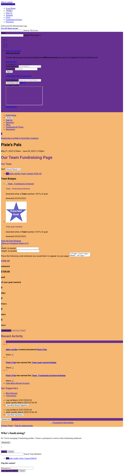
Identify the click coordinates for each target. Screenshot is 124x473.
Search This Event (31, 30)
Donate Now (6, 330)
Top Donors (11, 395)
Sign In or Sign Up (13, 51)
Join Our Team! (19, 330)
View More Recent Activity (18, 383)
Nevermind (5, 442)
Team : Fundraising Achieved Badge (49, 375)
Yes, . (4, 451)
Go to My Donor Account (9, 28)
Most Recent (11, 393)
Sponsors (9, 15)
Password (10, 69)
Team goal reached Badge (44, 362)
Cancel (10, 451)
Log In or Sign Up (8, 4)
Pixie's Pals (41, 349)
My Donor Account (23, 64)
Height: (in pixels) (9, 251)
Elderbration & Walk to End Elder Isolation (20, 138)
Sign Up (9, 13)
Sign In (23, 83)
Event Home (11, 8)
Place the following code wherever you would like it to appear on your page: (35, 256)
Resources (10, 22)
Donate (9, 11)
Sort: (3, 169)
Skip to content (6, 2)
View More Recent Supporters (17, 405)
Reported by (5, 468)
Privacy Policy (7, 426)
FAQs (8, 17)
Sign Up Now (11, 62)
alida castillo (12, 349)
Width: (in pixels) (8, 248)
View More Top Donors (15, 415)
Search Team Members (32, 454)
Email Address (12, 66)
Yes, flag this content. (9, 471)
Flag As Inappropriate (24, 426)
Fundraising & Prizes (14, 20)
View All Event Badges (11, 241)
